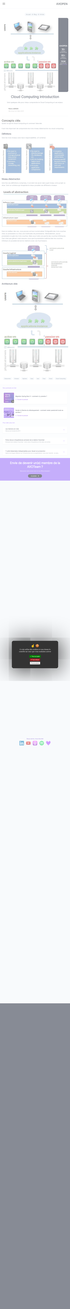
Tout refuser (35, 659)
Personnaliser (35, 663)
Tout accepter (35, 656)
